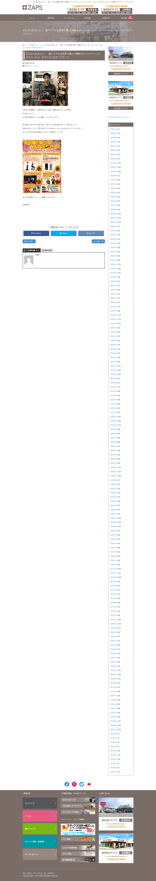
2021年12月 (114, 366)
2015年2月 (113, 713)
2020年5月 (113, 446)
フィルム (28, 816)
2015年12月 (114, 670)
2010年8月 (113, 768)
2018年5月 (113, 548)
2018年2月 (113, 560)
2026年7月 (113, 133)
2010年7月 (113, 772)
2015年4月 (113, 704)
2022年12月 (114, 315)
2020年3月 (113, 455)
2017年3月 (113, 607)
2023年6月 (113, 290)
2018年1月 (113, 564)
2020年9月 (113, 429)
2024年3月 (113, 252)
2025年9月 (113, 176)
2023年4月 (113, 298)
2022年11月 (114, 319)
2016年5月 (113, 649)
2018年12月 (114, 518)
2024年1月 (113, 260)
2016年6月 (113, 645)
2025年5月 (113, 192)
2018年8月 (113, 535)
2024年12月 (114, 214)
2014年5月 (113, 746)
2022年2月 (113, 357)
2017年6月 (113, 594)
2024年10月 (114, 222)
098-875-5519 (122, 69)
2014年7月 (113, 738)
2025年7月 (113, 184)
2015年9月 (113, 683)
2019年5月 (113, 497)
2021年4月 (113, 400)
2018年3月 (113, 556)
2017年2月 (113, 611)
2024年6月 (113, 239)
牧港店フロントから (37, 45)
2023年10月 (114, 273)
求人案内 (124, 18)
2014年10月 (114, 729)
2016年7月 (113, 641)
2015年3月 (113, 708)
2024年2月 (113, 256)
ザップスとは (69, 18)
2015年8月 (113, 687)
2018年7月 (113, 539)
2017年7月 (113, 590)
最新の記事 (48, 250)
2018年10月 (114, 526)
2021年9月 (113, 378)
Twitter (64, 233)
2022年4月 (113, 349)
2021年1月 (113, 412)
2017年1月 (113, 615)
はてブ (92, 233)
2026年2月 (113, 154)
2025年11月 (114, 167)
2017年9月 (113, 581)
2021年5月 (113, 395)
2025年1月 (113, 209)
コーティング (29, 803)
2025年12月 (114, 163)
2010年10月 (114, 759)
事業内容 (51, 18)
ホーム (32, 18)
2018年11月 (114, 522)
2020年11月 (114, 421)
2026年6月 (113, 137)
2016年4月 (113, 653)
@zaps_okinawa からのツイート (120, 117)
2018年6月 (113, 543)
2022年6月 (113, 340)
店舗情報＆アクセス (121, 74)
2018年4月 (113, 552)
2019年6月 (113, 493)
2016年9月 (113, 632)
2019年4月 (113, 501)
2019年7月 (113, 488)
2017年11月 (114, 573)
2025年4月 (113, 197)
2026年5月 (113, 142)
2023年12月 (114, 264)
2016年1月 (113, 666)
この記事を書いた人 (32, 250)
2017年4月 (113, 603)
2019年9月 (113, 480)
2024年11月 (114, 218)
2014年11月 (114, 725)
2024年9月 (113, 226)
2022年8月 (113, 332)
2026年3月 (113, 150)
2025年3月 (113, 201)
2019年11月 (114, 472)
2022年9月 (113, 328)
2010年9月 (113, 763)
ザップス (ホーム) (31, 854)
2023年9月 (113, 277)
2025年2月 (113, 205)
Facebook (36, 233)
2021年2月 (113, 408)
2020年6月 (113, 442)
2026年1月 (113, 159)
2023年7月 (113, 285)
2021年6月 (113, 391)
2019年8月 (113, 484)
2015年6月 (113, 696)
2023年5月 (113, 294)
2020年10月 (114, 425)
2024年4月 (113, 247)
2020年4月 (113, 450)
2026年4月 (113, 146)
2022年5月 (113, 345)
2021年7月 (113, 387)
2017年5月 (113, 598)
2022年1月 (113, 362)
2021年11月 (114, 370)
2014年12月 (114, 721)
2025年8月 (113, 180)
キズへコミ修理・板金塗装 (34, 841)
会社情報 (87, 18)
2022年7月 (113, 336)
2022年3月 (113, 353)
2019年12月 (114, 467)
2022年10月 (114, 323)
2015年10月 (114, 679)
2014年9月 (113, 734)
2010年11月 (114, 755)
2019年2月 (113, 510)
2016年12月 (114, 619)
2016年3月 (113, 658)
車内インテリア (30, 829)
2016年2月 (113, 662)
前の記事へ (30, 241)
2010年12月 (114, 751)
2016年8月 (113, 636)
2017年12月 (114, 569)
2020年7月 (113, 438)
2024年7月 (113, 235)
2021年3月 (113, 404)
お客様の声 (106, 18)
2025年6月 (113, 188)
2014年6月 (113, 742)
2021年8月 (113, 383)
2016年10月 (114, 628)
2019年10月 (114, 476)
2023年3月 (113, 302)
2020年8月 (113, 433)
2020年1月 (113, 463)
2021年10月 (114, 374)
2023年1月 (113, 311)
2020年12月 (114, 417)
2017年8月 (113, 586)
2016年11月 (114, 624)
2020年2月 (113, 459)
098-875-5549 (122, 103)
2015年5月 (113, 700)
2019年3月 (113, 505)
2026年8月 (113, 129)
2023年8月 (113, 281)
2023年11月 (114, 268)
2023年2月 (113, 307)
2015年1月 (113, 717)
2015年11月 (114, 674)
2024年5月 (113, 243)
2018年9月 (113, 531)
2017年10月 (114, 577)
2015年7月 (113, 691)
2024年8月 (113, 231)
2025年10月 (114, 171)
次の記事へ (97, 241)
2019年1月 (113, 514)
